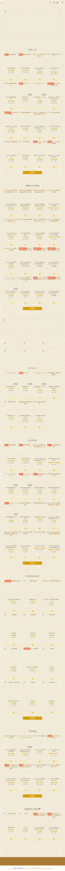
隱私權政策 (20, 868)
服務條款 (15, 868)
